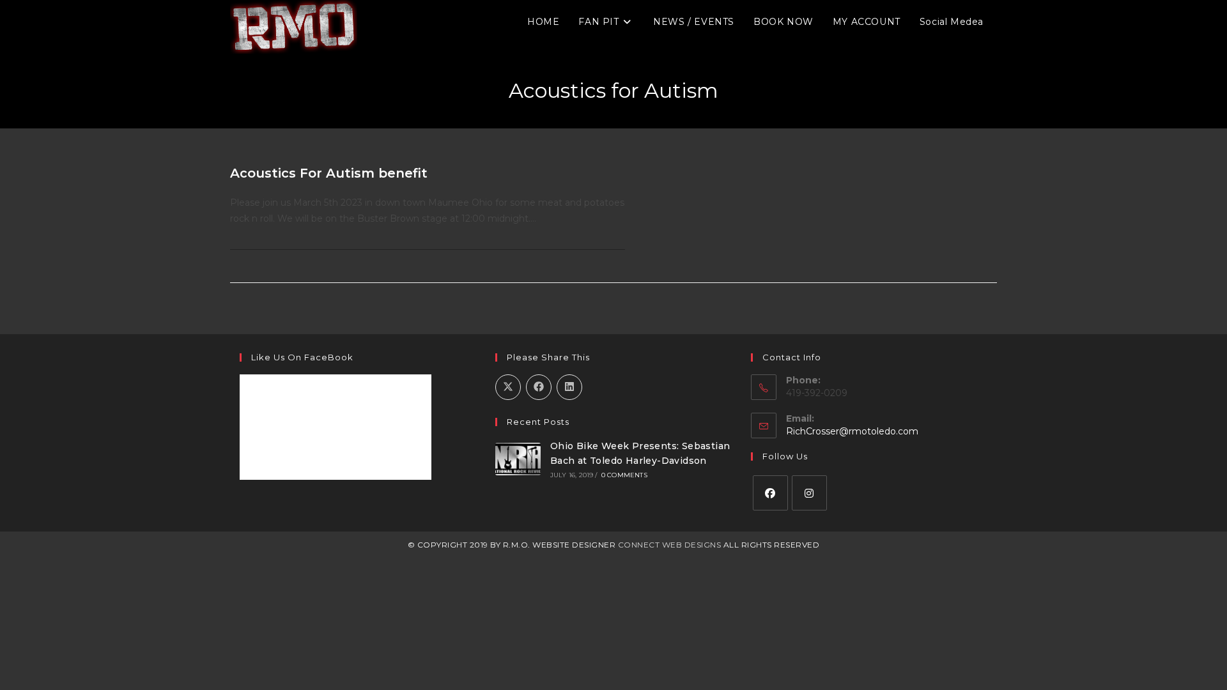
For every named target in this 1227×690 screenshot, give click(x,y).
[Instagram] (809, 492)
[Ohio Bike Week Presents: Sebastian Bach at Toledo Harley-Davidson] (518, 459)
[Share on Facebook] (539, 387)
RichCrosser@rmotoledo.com (852, 431)
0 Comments (624, 475)
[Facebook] (770, 492)
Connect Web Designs (670, 544)
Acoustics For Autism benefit (329, 173)
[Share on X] (508, 387)
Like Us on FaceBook (302, 357)
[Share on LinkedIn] (569, 387)
